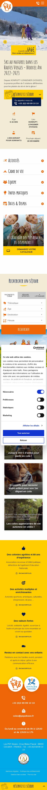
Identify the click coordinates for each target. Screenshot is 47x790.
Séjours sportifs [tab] (25, 295)
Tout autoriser (23, 433)
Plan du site (32, 774)
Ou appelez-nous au (27, 101)
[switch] (40, 400)
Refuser (23, 440)
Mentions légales (12, 771)
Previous (5, 42)
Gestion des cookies (18, 774)
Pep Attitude (31, 684)
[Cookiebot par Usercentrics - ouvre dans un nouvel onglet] (33, 348)
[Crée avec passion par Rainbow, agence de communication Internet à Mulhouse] (23, 779)
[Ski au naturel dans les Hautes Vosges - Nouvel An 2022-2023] (23, 25)
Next (42, 42)
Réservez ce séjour (23, 94)
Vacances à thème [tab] (9, 295)
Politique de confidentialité (30, 771)
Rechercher (23, 329)
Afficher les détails (31, 426)
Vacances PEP (7, 6)
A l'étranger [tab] (39, 295)
